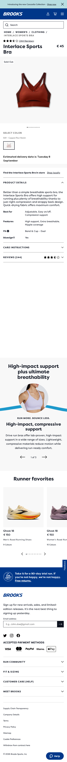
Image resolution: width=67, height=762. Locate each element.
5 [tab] (32, 554)
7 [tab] (35, 554)
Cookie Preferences (11, 739)
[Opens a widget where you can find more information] (55, 756)
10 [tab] (40, 554)
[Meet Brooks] (33, 691)
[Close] (62, 4)
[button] (33, 90)
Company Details (11, 714)
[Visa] (8, 649)
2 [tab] (27, 554)
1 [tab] (26, 554)
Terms (5, 721)
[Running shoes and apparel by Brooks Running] (13, 14)
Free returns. (23, 580)
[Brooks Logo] (33, 596)
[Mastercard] (18, 649)
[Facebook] (18, 635)
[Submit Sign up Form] (60, 624)
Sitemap (7, 733)
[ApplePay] (51, 649)
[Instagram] (11, 635)
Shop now (51, 4)
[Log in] (48, 13)
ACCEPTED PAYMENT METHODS (23, 642)
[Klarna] (40, 649)
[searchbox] (36, 25)
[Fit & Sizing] (33, 672)
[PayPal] (29, 649)
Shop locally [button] (53, 172)
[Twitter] (5, 635)
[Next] (44, 457)
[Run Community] (33, 662)
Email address (9, 619)
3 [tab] (29, 554)
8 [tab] (37, 554)
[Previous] (22, 457)
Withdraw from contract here (16, 745)
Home (7, 32)
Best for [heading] (7, 211)
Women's (21, 32)
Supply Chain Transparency (15, 708)
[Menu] (62, 13)
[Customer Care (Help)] (33, 681)
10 (39, 127)
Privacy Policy (9, 727)
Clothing (38, 32)
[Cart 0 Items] (55, 13)
